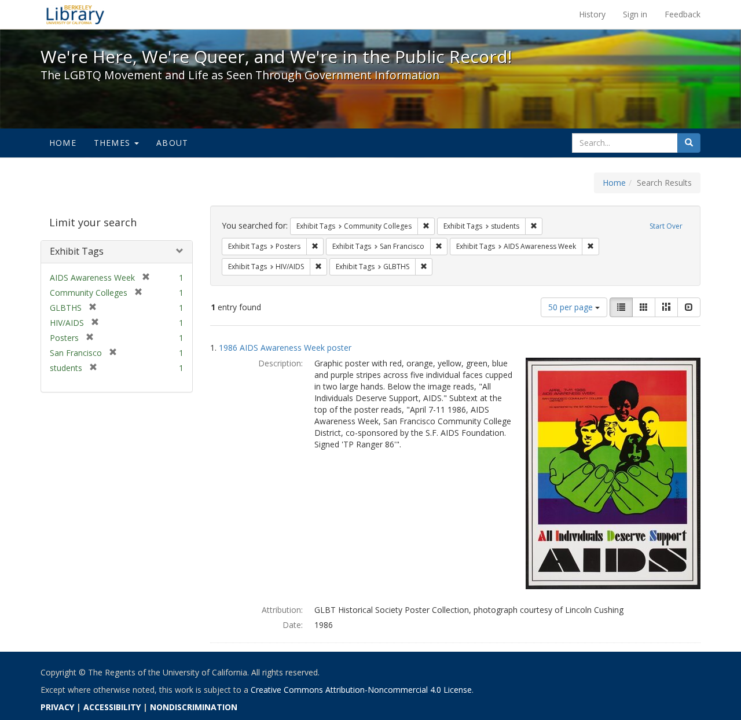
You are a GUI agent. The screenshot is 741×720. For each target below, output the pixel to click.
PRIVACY (57, 706)
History (592, 14)
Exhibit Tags (77, 251)
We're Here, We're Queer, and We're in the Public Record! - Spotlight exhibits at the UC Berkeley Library (75, 14)
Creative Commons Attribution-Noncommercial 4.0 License (361, 689)
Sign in (635, 14)
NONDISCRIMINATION (193, 706)
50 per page (571, 307)
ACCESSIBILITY (112, 706)
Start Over (666, 226)
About (172, 142)
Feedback (682, 14)
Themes (113, 142)
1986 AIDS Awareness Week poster (285, 347)
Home (62, 142)
